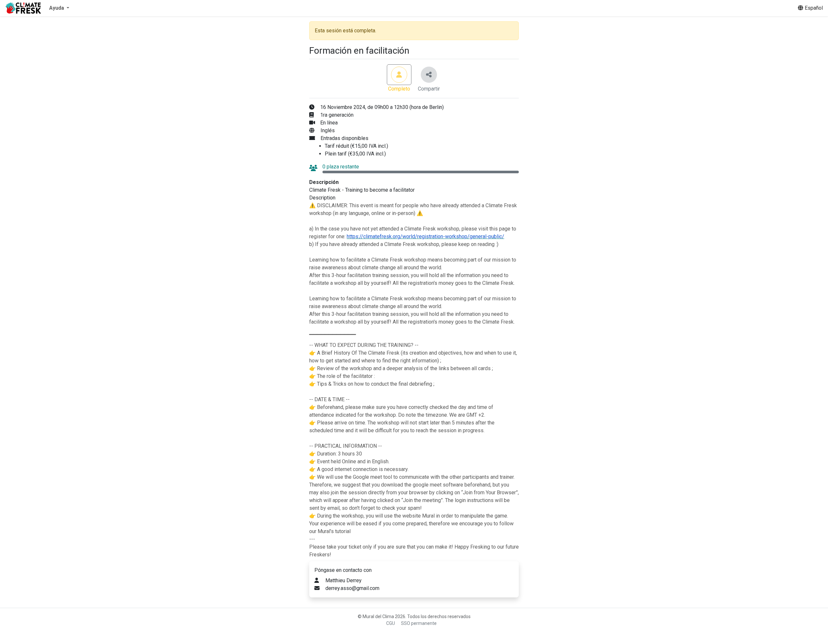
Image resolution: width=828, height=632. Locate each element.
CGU (390, 623)
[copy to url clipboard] (429, 74)
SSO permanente (419, 623)
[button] (59, 8)
